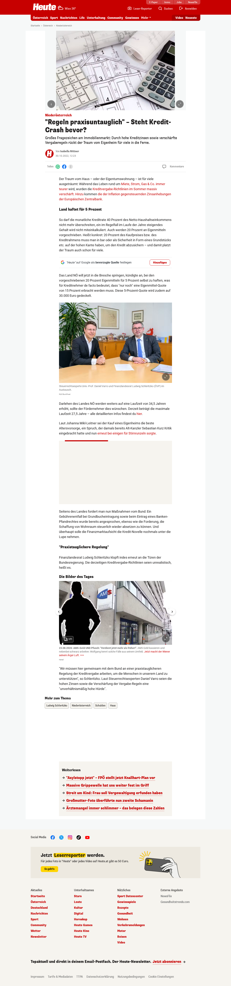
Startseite (35, 25)
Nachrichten (39, 913)
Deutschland (39, 908)
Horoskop (80, 919)
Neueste (191, 18)
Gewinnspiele (126, 902)
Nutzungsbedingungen (131, 977)
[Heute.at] (44, 6)
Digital (78, 913)
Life (82, 18)
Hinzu (79, 194)
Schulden (100, 705)
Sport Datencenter (130, 896)
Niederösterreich (64, 25)
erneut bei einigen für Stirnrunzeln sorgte (126, 433)
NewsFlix (166, 896)
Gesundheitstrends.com (175, 902)
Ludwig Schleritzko (56, 705)
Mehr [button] (144, 18)
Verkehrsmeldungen (131, 925)
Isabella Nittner (69, 151)
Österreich (40, 18)
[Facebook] (64, 166)
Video (179, 18)
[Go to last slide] (59, 611)
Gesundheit (125, 913)
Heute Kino (81, 931)
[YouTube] (87, 837)
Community (115, 18)
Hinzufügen (160, 262)
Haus (113, 705)
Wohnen (122, 919)
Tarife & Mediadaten (60, 977)
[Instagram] (70, 837)
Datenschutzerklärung (100, 977)
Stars (78, 896)
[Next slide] (172, 611)
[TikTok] (79, 837)
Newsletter (39, 937)
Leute (78, 902)
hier (139, 414)
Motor (121, 931)
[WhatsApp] (58, 166)
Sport (54, 18)
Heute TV (80, 937)
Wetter (36, 931)
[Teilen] (71, 167)
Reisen (122, 937)
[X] (61, 837)
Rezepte (122, 908)
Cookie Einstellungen (161, 977)
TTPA (79, 977)
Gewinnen (132, 18)
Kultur (78, 908)
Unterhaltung (96, 18)
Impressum (37, 977)
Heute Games (83, 925)
